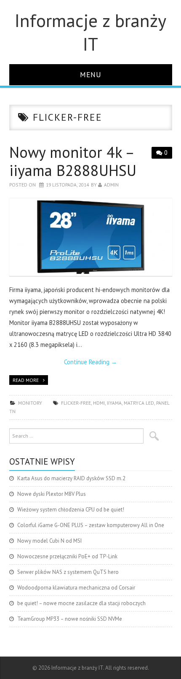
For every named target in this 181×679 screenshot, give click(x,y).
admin (111, 184)
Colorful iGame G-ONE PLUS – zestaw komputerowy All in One (90, 525)
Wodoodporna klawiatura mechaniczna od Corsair (76, 587)
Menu (90, 74)
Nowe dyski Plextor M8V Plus (51, 494)
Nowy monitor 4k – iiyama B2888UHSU (72, 161)
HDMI (99, 403)
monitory (30, 403)
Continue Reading (90, 362)
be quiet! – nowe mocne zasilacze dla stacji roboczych (81, 603)
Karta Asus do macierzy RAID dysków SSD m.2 (71, 478)
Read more (26, 380)
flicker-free (76, 403)
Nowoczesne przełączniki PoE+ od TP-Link (67, 556)
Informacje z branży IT (90, 32)
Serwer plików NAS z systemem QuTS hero (68, 572)
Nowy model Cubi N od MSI (49, 540)
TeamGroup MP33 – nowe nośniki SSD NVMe (69, 618)
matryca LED (139, 403)
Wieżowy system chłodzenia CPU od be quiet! (70, 509)
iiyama (114, 403)
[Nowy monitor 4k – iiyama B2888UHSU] (90, 237)
